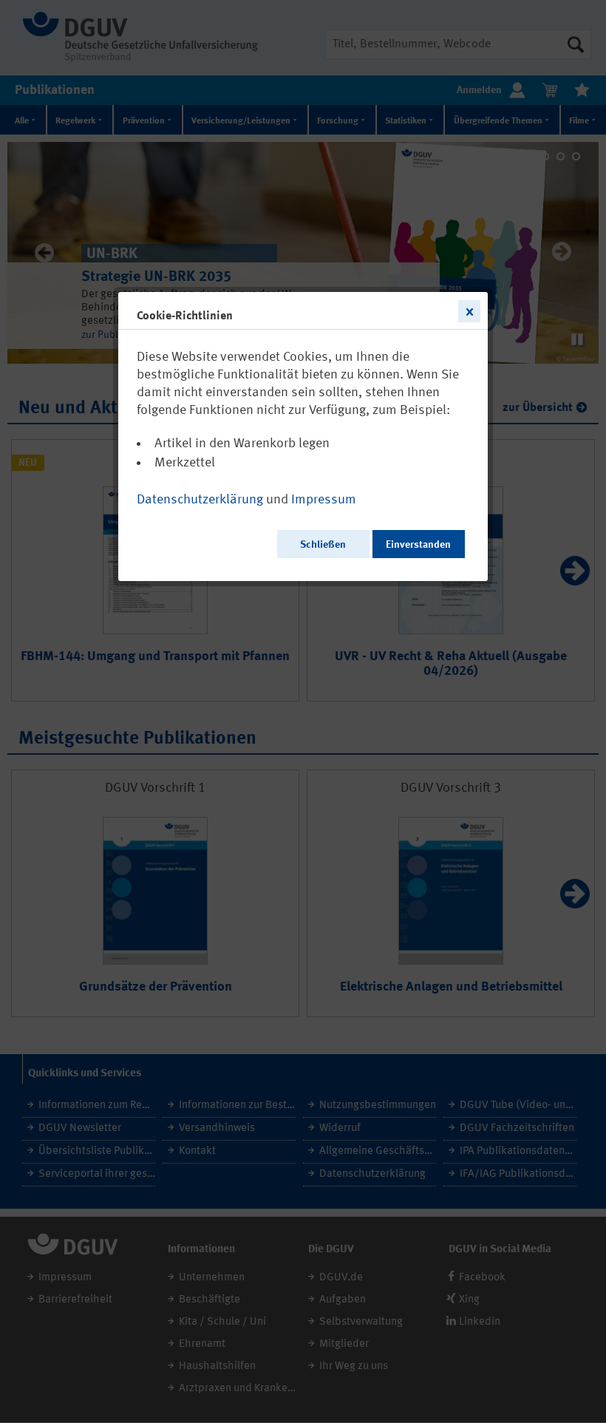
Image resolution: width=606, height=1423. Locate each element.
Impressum (323, 499)
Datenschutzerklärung (200, 499)
